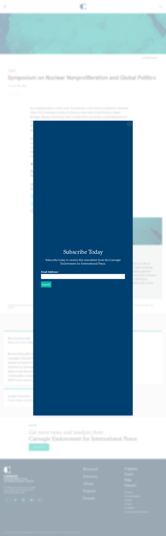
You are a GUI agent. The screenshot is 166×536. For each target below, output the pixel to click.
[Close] (129, 124)
